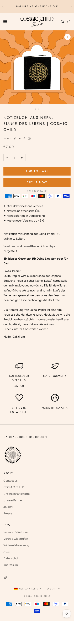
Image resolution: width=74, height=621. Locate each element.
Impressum (10, 565)
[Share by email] (29, 138)
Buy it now (37, 182)
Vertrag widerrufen (15, 538)
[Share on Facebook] (14, 138)
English (52, 588)
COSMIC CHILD (13, 487)
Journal (8, 507)
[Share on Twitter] (19, 138)
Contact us (10, 480)
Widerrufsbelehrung (16, 545)
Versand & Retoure (15, 532)
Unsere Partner (13, 500)
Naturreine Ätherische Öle (37, 6)
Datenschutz (11, 558)
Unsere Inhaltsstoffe (16, 493)
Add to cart (37, 171)
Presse (7, 513)
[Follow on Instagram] (5, 577)
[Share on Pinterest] (24, 138)
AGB (6, 551)
